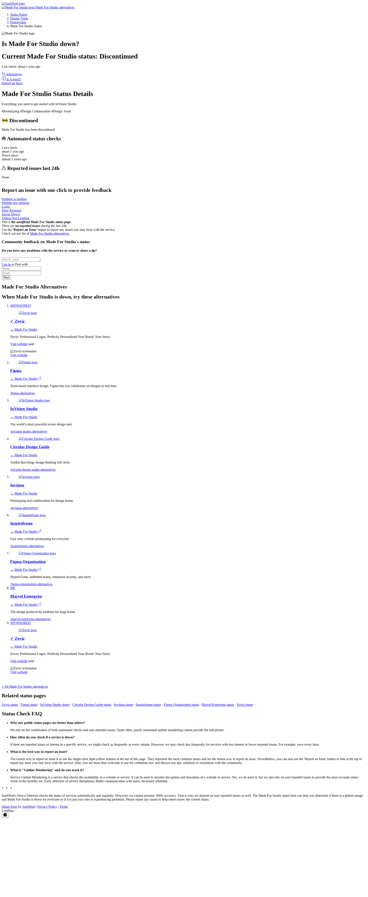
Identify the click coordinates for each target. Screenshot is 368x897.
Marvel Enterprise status (218, 704)
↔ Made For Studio (23, 329)
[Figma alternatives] (28, 362)
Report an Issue (12, 83)
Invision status (123, 704)
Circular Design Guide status (91, 704)
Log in (7, 264)
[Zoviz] (28, 313)
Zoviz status (10, 704)
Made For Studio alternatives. (50, 233)
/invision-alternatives (24, 508)
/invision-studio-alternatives (28, 431)
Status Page (9, 806)
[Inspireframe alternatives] (32, 515)
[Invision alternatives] (29, 477)
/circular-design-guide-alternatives (33, 469)
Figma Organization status (181, 704)
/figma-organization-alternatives (31, 584)
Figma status (29, 704)
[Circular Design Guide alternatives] (39, 439)
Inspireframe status (148, 704)
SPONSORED (20, 305)
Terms (63, 806)
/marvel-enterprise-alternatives (30, 619)
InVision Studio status (55, 704)
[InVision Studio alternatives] (34, 400)
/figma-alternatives (22, 393)
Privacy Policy (47, 806)
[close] (5, 815)
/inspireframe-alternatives (27, 546)
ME (12, 588)
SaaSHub (28, 806)
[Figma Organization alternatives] (37, 553)
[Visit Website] (39, 378)
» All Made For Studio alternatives (25, 686)
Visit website (18, 344)
